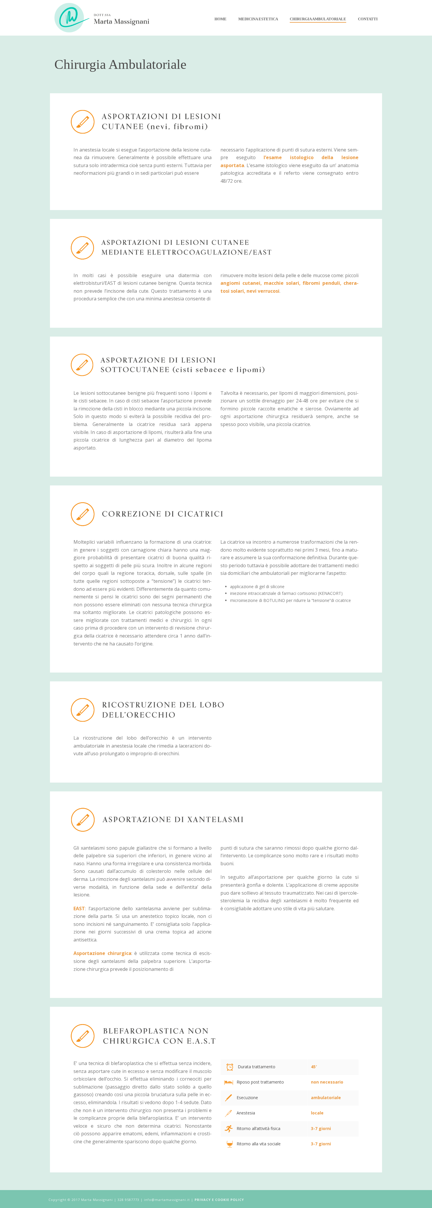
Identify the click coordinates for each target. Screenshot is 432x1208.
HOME (221, 19)
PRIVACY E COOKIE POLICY (219, 1199)
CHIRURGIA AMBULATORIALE (318, 19)
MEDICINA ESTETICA (258, 19)
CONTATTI (368, 19)
